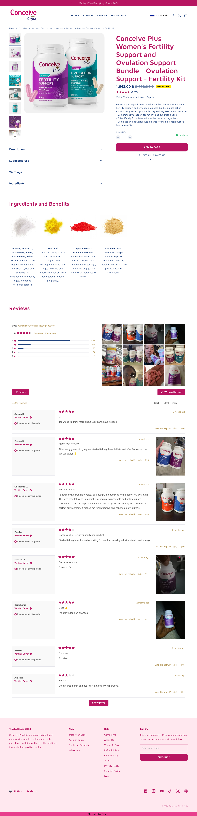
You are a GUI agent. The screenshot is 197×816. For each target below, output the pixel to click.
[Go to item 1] (15, 39)
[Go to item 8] (15, 133)
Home (12, 28)
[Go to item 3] (15, 66)
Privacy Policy (111, 765)
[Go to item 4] (15, 80)
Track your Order (77, 734)
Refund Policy (111, 750)
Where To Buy (111, 745)
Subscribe (164, 757)
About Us (109, 740)
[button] (127, 92)
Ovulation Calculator (79, 745)
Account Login (76, 740)
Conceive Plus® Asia (178, 806)
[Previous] (71, 3)
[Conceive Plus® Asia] (23, 15)
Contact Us (110, 734)
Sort (157, 403)
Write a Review (174, 393)
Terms (107, 760)
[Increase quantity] (130, 137)
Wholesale (74, 750)
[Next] (126, 3)
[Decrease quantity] (118, 137)
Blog (106, 776)
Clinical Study (111, 755)
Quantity (121, 132)
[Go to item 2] (15, 52)
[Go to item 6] (15, 108)
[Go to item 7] (15, 122)
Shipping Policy (112, 771)
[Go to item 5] (15, 94)
